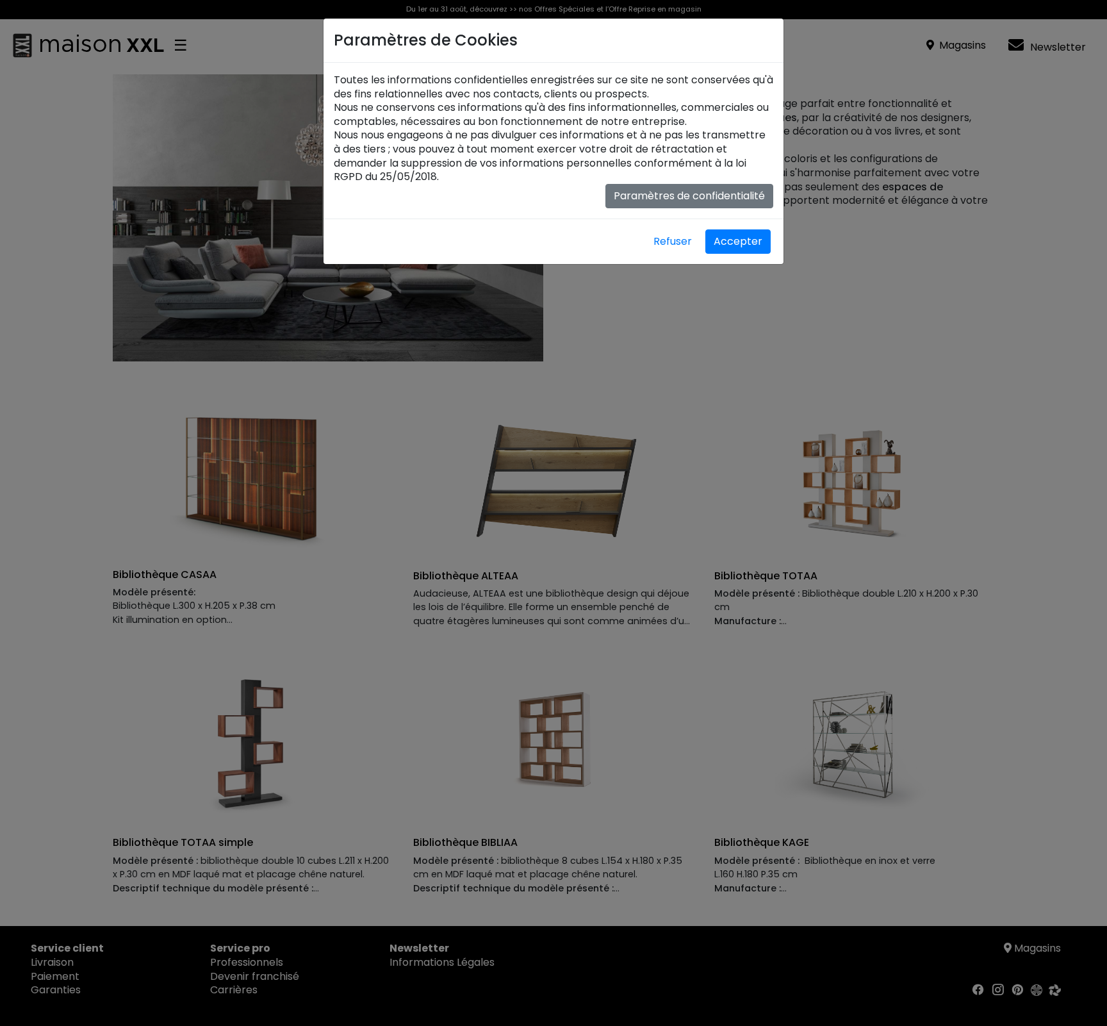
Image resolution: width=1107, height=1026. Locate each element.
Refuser (672, 241)
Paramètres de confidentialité (689, 195)
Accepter (738, 241)
